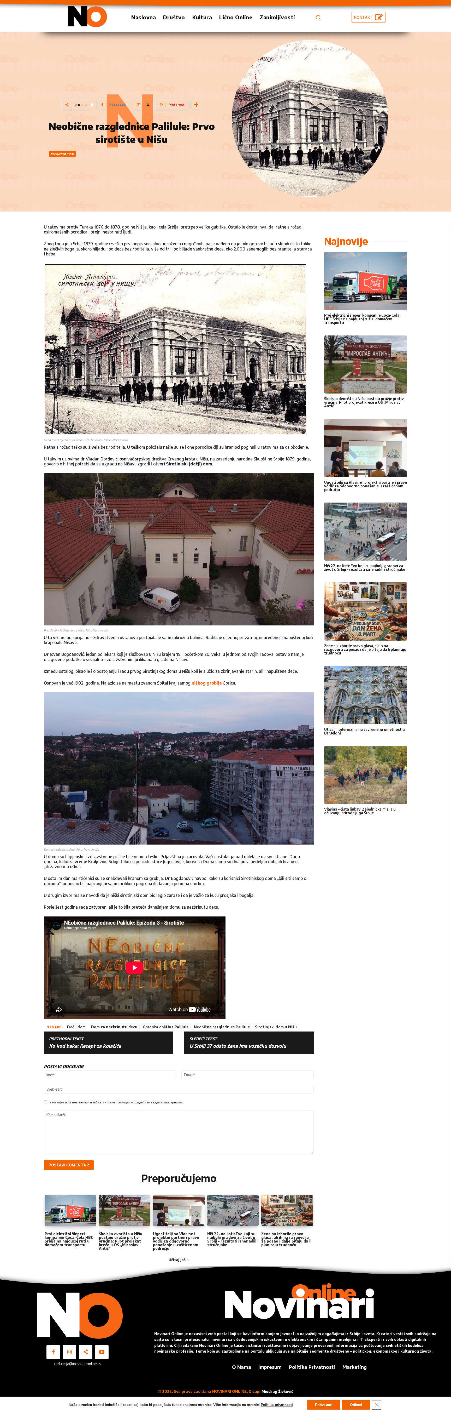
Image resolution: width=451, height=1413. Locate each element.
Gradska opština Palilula (166, 1027)
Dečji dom (76, 1027)
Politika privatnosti (277, 1404)
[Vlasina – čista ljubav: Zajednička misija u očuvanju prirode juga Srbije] (365, 775)
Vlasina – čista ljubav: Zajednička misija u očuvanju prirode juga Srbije (360, 811)
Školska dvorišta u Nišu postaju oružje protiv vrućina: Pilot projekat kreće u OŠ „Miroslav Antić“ (120, 1241)
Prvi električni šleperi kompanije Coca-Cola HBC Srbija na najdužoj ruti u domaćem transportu (69, 1239)
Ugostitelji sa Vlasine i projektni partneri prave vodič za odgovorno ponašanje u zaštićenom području (176, 1241)
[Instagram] (69, 1352)
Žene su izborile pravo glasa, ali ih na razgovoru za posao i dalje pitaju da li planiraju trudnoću (286, 1239)
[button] (318, 17)
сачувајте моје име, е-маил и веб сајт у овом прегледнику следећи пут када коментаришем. (116, 1102)
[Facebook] (53, 1352)
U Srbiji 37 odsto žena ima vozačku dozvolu (237, 1046)
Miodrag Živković (277, 1391)
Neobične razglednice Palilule (222, 1027)
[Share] (85, 1352)
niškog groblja (207, 683)
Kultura (331, 721)
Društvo (332, 307)
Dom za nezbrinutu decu (114, 1027)
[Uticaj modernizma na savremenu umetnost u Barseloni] (365, 695)
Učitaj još (177, 1259)
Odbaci (356, 1404)
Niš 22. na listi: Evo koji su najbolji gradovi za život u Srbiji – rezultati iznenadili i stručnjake (232, 1239)
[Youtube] (102, 1352)
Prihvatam (323, 1404)
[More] (196, 105)
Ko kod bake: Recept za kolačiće (85, 1046)
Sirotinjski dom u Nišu (276, 1027)
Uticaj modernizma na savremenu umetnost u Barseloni (364, 731)
